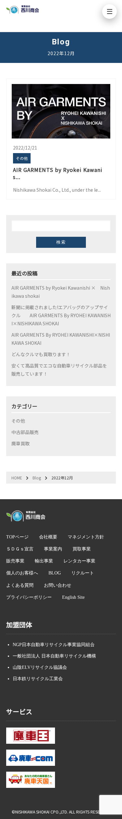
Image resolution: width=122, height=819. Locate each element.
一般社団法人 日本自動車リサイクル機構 (54, 656)
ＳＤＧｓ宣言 (20, 549)
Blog (37, 477)
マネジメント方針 (86, 537)
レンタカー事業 (79, 561)
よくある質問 (20, 585)
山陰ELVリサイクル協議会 (40, 667)
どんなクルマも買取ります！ (41, 354)
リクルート (82, 573)
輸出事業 (44, 561)
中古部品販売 (25, 432)
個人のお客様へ (22, 573)
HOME (16, 477)
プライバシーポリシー (29, 597)
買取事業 (82, 549)
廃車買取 (20, 443)
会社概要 (48, 537)
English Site (73, 597)
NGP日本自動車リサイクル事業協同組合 (54, 644)
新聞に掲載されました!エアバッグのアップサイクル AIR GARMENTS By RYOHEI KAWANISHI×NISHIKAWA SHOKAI (61, 315)
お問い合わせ (57, 585)
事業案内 (53, 549)
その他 (18, 420)
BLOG (54, 573)
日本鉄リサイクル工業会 (38, 678)
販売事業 (15, 561)
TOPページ (17, 537)
